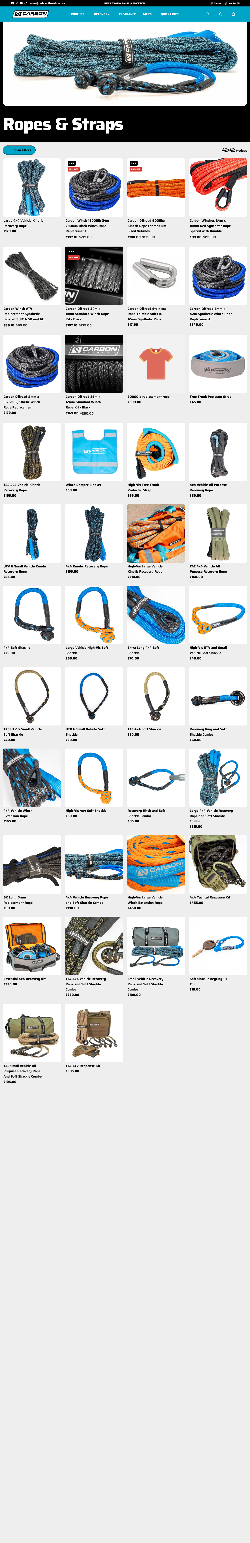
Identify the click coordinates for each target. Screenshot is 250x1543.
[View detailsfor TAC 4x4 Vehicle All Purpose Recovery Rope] (218, 533)
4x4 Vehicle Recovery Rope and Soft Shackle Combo (87, 900)
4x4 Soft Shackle (17, 647)
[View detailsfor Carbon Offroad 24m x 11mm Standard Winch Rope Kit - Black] (94, 276)
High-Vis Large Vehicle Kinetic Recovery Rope (145, 569)
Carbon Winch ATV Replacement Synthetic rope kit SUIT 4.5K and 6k (24, 314)
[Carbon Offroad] (30, 14)
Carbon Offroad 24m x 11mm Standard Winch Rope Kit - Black (87, 314)
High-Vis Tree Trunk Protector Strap (143, 487)
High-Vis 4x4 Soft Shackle (86, 810)
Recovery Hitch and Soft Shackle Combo (146, 813)
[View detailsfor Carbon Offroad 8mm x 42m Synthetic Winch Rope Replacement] (218, 276)
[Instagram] (17, 3)
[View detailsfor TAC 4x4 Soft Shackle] (156, 696)
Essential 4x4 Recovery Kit (25, 978)
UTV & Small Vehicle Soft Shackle (85, 732)
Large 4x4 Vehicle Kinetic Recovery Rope (23, 223)
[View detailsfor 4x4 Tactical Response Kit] (218, 864)
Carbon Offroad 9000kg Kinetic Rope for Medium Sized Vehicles (147, 226)
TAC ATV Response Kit (83, 1065)
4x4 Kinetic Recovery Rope (87, 566)
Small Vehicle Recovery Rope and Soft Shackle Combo (146, 984)
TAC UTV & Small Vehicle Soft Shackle (23, 732)
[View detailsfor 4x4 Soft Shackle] (32, 615)
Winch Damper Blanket (83, 484)
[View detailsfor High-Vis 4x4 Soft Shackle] (94, 778)
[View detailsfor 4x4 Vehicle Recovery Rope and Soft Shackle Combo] (94, 864)
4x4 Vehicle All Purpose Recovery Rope (208, 487)
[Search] (207, 14)
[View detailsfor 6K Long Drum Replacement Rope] (32, 864)
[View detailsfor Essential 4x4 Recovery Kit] (32, 946)
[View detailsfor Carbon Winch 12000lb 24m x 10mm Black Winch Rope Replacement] (94, 187)
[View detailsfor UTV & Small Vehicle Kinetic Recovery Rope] (32, 533)
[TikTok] (26, 3)
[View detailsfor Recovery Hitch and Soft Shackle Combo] (156, 778)
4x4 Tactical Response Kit (210, 897)
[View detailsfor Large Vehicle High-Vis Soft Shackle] (94, 615)
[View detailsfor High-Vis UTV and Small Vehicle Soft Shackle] (218, 615)
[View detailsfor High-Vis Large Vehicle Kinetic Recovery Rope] (156, 533)
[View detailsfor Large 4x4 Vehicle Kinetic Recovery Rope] (32, 187)
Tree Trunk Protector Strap (211, 396)
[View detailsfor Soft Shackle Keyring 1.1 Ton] (218, 946)
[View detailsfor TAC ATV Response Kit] (94, 1033)
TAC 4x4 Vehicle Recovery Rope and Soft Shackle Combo (86, 984)
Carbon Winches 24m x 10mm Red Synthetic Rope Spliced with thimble (210, 226)
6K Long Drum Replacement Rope (18, 900)
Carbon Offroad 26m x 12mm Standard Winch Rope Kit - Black (83, 402)
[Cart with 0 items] (233, 14)
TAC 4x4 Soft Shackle (144, 729)
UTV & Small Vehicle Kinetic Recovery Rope (25, 569)
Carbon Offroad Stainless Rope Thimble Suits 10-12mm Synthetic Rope (147, 314)
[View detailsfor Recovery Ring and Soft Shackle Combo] (218, 696)
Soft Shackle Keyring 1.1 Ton (208, 981)
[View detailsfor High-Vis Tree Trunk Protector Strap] (156, 452)
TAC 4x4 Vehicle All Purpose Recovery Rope (208, 569)
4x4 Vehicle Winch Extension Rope (18, 813)
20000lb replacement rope (149, 396)
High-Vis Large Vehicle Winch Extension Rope (145, 900)
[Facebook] (12, 3)
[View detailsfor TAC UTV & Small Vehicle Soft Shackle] (32, 696)
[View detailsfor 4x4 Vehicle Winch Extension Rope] (32, 778)
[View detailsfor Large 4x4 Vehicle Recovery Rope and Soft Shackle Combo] (218, 778)
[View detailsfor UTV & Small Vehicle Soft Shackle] (94, 696)
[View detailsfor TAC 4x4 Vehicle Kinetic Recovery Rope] (32, 452)
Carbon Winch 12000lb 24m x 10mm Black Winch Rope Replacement (87, 226)
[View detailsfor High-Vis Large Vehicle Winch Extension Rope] (156, 864)
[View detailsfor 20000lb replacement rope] (156, 364)
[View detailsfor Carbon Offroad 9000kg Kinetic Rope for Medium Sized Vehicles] (156, 187)
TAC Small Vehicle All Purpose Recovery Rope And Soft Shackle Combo (23, 1071)
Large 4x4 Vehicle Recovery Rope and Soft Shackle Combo (211, 816)
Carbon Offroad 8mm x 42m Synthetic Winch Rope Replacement (211, 314)
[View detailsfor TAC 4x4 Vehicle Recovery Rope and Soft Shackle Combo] (94, 946)
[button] (233, 14)
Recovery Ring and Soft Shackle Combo (208, 732)
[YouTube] (21, 3)
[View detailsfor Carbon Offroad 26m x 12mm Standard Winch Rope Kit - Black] (94, 364)
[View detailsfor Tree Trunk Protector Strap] (218, 364)
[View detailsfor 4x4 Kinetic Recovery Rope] (94, 533)
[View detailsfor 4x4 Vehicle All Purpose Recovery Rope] (218, 452)
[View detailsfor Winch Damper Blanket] (94, 452)
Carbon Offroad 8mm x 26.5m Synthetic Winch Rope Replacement (22, 402)
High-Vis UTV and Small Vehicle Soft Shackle (208, 650)
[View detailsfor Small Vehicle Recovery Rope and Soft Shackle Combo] (156, 946)
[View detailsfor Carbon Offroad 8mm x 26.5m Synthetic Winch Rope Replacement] (32, 364)
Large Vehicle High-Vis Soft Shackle (87, 650)
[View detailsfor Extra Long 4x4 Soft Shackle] (156, 615)
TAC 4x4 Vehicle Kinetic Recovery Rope (22, 487)
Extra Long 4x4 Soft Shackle (143, 650)
